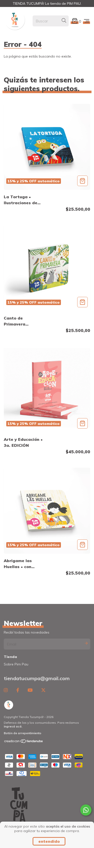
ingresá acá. (13, 726)
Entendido (49, 841)
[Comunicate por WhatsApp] (85, 810)
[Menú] (86, 21)
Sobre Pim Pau (16, 664)
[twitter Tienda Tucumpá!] (43, 690)
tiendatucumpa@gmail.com (37, 678)
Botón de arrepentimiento (22, 733)
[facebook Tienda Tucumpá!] (17, 690)
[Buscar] (64, 20)
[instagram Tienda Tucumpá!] (6, 690)
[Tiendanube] (24, 742)
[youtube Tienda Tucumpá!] (30, 690)
